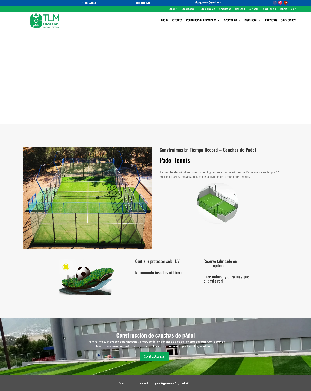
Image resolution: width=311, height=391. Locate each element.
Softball (253, 9)
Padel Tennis (269, 9)
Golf (293, 9)
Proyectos (271, 20)
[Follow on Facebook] (275, 3)
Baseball (240, 9)
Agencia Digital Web (176, 383)
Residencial (251, 20)
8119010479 (143, 3)
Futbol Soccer (188, 9)
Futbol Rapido (207, 9)
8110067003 (89, 3)
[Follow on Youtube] (286, 3)
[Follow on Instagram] (280, 3)
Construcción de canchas (201, 20)
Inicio (164, 20)
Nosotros (177, 20)
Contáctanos (288, 20)
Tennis (283, 9)
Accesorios (230, 20)
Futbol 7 (172, 9)
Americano (225, 9)
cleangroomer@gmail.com (208, 2)
